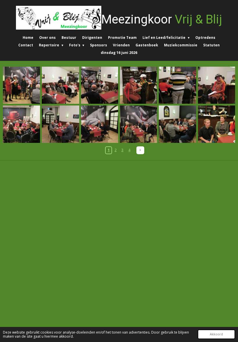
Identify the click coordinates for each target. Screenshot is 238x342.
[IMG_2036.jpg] (99, 85)
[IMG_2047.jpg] (216, 124)
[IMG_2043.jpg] (60, 124)
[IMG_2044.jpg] (99, 124)
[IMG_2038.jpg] (138, 85)
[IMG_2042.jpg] (21, 124)
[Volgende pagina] (140, 150)
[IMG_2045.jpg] (138, 124)
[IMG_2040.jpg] (177, 85)
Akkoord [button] (216, 334)
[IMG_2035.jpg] (60, 85)
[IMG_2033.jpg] (21, 85)
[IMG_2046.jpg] (177, 124)
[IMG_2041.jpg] (216, 85)
